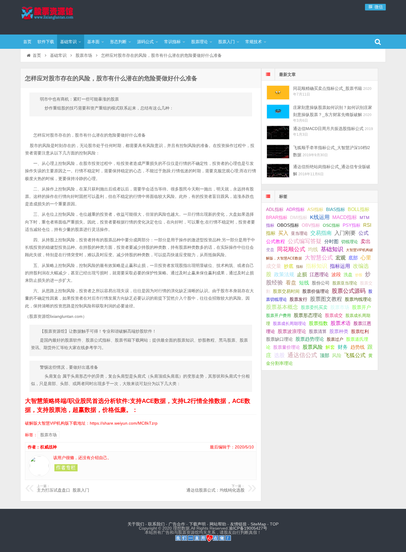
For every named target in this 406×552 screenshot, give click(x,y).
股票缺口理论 (279, 339)
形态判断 (118, 41)
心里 (366, 258)
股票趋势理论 (309, 339)
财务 (343, 347)
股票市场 (83, 55)
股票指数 (318, 323)
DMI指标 (298, 217)
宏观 (341, 258)
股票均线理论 (358, 299)
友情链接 (238, 524)
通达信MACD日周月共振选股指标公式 (328, 128)
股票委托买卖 (314, 307)
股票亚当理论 (344, 283)
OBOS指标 (288, 225)
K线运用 (320, 217)
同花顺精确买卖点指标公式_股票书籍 (327, 88)
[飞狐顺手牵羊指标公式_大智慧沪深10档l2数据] (278, 151)
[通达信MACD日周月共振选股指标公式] (278, 132)
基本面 (93, 41)
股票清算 (318, 331)
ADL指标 (275, 209)
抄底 (288, 266)
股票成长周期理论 (289, 323)
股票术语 (341, 323)
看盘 (291, 283)
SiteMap (258, 524)
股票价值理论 (315, 291)
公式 (363, 233)
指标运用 (340, 266)
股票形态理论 (308, 315)
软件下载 (45, 41)
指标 (299, 267)
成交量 (273, 266)
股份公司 (321, 282)
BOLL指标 (358, 209)
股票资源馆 (58, 16)
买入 (283, 233)
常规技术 (253, 41)
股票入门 (226, 41)
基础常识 (68, 41)
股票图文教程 (326, 299)
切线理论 (349, 241)
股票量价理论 (286, 347)
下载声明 (197, 524)
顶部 (324, 355)
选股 (279, 355)
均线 (313, 249)
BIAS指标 (335, 209)
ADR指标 (295, 209)
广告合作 (177, 524)
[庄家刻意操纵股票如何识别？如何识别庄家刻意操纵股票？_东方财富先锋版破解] (278, 111)
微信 (378, 6)
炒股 (358, 275)
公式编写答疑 (305, 241)
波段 (336, 274)
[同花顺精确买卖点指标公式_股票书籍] (278, 92)
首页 (27, 41)
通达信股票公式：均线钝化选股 (215, 488)
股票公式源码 (349, 291)
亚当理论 (299, 233)
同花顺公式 (291, 249)
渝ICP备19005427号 (248, 528)
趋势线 (357, 347)
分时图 (331, 241)
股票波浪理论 (292, 331)
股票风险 (313, 347)
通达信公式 (302, 355)
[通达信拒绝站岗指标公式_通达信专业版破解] (278, 170)
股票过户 (335, 339)
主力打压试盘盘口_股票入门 (63, 488)
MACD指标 (344, 217)
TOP (274, 524)
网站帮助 (218, 524)
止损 (302, 274)
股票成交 (334, 315)
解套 (330, 347)
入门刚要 (345, 233)
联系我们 (156, 524)
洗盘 (348, 274)
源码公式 (145, 41)
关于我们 (136, 524)
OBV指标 (311, 225)
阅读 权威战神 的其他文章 (66, 467)
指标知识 (316, 266)
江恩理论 (319, 274)
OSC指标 (331, 225)
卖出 (366, 241)
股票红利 (360, 331)
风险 (337, 355)
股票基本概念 (282, 307)
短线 (304, 283)
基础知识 (332, 249)
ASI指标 (315, 209)
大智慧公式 (319, 257)
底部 (353, 257)
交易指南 (321, 233)
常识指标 (172, 41)
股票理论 (199, 41)
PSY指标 (352, 225)
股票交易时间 (286, 291)
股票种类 (338, 331)
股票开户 (361, 307)
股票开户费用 (278, 315)
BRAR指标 (276, 217)
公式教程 (275, 241)
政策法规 (284, 274)
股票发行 (298, 299)
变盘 (270, 249)
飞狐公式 (355, 355)
